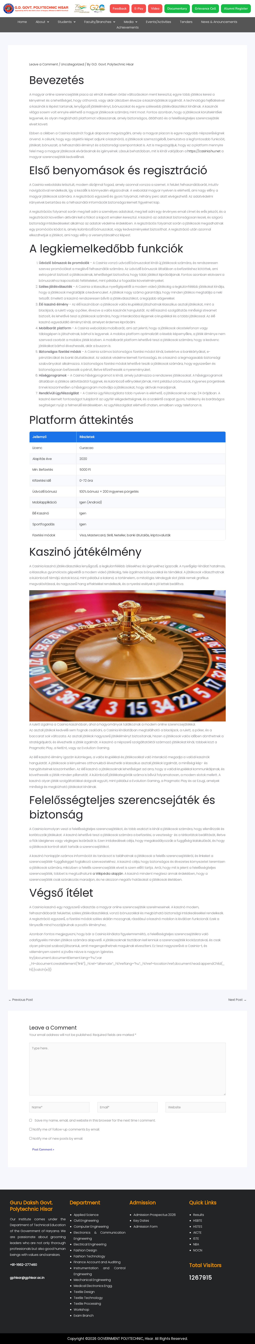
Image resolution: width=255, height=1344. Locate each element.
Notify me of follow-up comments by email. (66, 1129)
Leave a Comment (43, 64)
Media (128, 22)
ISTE (196, 1238)
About (40, 22)
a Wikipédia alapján (108, 873)
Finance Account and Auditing (97, 1262)
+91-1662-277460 (23, 1264)
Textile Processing (87, 1303)
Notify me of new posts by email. (58, 1138)
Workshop (81, 1309)
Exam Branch (84, 1315)
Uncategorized (72, 64)
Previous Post (20, 999)
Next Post (238, 999)
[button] (42, 22)
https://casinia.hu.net (204, 151)
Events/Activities (158, 22)
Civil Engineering (86, 1220)
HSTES (197, 1226)
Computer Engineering (91, 1226)
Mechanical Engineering (92, 1280)
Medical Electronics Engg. (93, 1286)
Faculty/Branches (97, 22)
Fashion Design (85, 1250)
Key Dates (141, 1220)
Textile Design (84, 1292)
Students (65, 22)
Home (22, 22)
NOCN (197, 1250)
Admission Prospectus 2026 (154, 1215)
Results (198, 1215)
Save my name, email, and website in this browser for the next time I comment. (95, 1120)
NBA (196, 1244)
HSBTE (197, 1220)
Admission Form (145, 1226)
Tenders (186, 22)
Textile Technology (88, 1298)
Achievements (128, 27)
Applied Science (86, 1215)
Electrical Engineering (90, 1244)
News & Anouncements (219, 22)
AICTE (197, 1232)
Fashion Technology (89, 1256)
